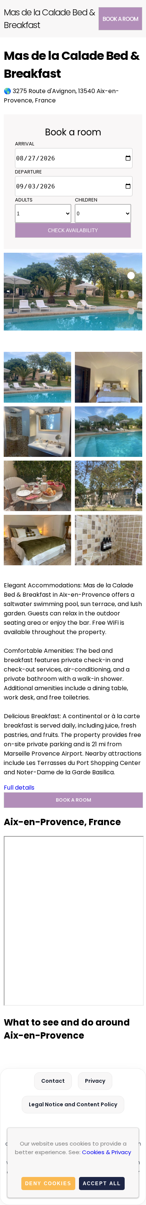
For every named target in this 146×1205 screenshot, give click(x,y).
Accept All (102, 1183)
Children (86, 199)
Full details (19, 787)
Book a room (120, 19)
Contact (53, 1081)
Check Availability (73, 230)
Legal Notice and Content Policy (73, 1104)
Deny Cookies (48, 1183)
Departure (28, 171)
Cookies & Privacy (106, 1152)
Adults (24, 199)
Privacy (95, 1081)
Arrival (24, 143)
